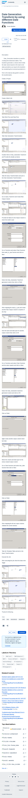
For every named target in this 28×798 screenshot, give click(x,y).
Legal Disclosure (21, 785)
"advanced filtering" (7, 661)
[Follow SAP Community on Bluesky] (12, 776)
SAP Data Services (6, 46)
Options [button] (12, 33)
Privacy (7, 781)
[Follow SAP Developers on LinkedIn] (18, 776)
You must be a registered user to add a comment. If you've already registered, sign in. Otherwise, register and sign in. (13, 640)
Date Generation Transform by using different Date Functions (13, 18)
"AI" (3, 664)
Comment (7, 645)
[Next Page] (15, 669)
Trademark (7, 790)
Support (21, 790)
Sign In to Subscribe (18, 30)
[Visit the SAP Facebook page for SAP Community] (9, 776)
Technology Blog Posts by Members (11, 6)
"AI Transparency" (18, 661)
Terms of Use (21, 781)
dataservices (21, 619)
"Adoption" (22, 659)
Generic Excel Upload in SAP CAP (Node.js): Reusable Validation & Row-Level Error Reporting (14, 690)
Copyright (7, 785)
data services (14, 619)
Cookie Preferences (7, 794)
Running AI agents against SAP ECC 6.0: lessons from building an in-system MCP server (13, 679)
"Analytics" (18, 664)
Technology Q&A (7, 709)
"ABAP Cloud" (8, 656)
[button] (7, 42)
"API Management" (6, 666)
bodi (4, 619)
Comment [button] (22, 632)
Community (11, 2)
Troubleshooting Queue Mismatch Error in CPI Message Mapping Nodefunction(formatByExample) (13, 714)
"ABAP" (4, 659)
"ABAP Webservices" (18, 656)
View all (4, 768)
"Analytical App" (10, 664)
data (8, 619)
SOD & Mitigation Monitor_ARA (10, 707)
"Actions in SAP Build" (12, 659)
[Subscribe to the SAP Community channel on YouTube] (15, 776)
